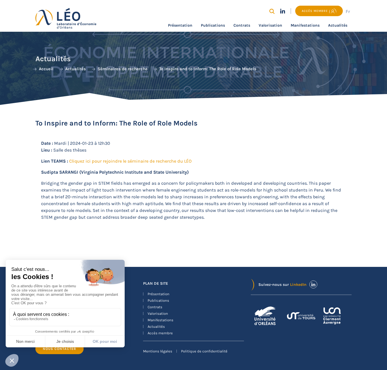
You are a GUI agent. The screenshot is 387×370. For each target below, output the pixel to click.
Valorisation (270, 25)
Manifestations (305, 25)
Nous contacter (59, 349)
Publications (213, 25)
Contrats (241, 25)
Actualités (337, 25)
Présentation (180, 25)
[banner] (193, 200)
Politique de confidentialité (204, 351)
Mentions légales (157, 351)
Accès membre (160, 333)
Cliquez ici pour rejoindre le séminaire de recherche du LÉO (130, 161)
